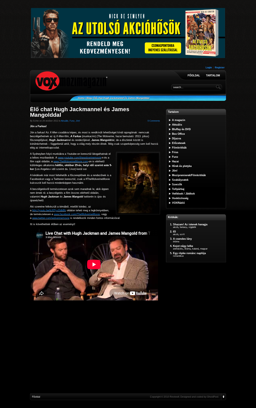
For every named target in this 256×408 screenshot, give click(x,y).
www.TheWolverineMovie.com (70, 161)
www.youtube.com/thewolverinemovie (79, 157)
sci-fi (182, 234)
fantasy (183, 227)
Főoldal (194, 75)
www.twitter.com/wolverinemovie (50, 217)
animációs (178, 248)
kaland (195, 248)
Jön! (78, 121)
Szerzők (177, 184)
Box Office (178, 133)
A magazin (178, 120)
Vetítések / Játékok (183, 193)
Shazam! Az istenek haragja (190, 224)
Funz (72, 121)
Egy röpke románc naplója (189, 253)
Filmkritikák (179, 147)
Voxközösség (180, 198)
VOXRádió (178, 202)
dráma (176, 241)
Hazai (175, 161)
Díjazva (176, 138)
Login (209, 67)
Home (81, 98)
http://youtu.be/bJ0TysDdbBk (49, 210)
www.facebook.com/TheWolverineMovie (77, 214)
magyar (204, 248)
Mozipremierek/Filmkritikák (189, 175)
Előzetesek (178, 143)
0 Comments (154, 121)
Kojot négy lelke (183, 245)
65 (174, 231)
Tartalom (213, 75)
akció (175, 227)
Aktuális (64, 121)
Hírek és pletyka (182, 166)
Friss (175, 152)
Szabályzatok (180, 179)
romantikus (178, 256)
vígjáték (192, 227)
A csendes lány (182, 238)
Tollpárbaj (178, 189)
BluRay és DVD (181, 129)
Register (220, 67)
